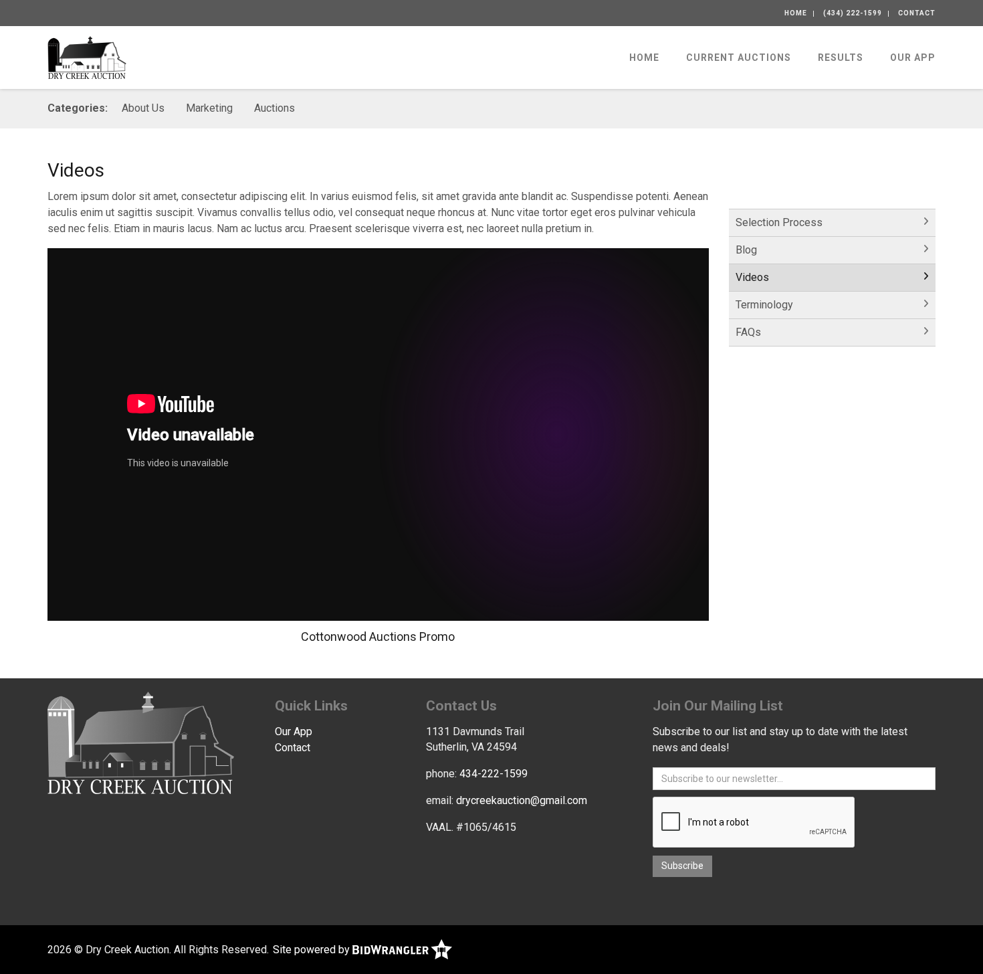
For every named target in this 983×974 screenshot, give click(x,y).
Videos (752, 277)
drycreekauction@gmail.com (521, 800)
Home (795, 13)
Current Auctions (738, 57)
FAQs (748, 332)
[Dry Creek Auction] (86, 57)
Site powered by (312, 949)
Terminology (764, 304)
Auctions (274, 108)
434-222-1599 (493, 773)
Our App (913, 57)
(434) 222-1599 (852, 13)
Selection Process (779, 222)
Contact (917, 13)
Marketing (209, 108)
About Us (143, 108)
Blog (746, 249)
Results (840, 57)
